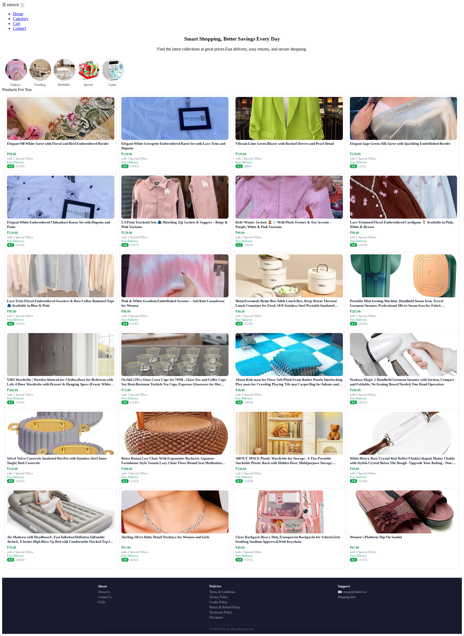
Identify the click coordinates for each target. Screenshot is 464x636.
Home (18, 14)
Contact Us (105, 597)
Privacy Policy (218, 597)
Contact (19, 28)
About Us (104, 592)
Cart (16, 23)
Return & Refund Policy (224, 607)
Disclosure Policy (220, 612)
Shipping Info (347, 597)
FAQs (102, 602)
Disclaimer (216, 617)
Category (20, 18)
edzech (13, 4)
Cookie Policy (218, 602)
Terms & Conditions (222, 592)
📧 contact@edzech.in (352, 592)
